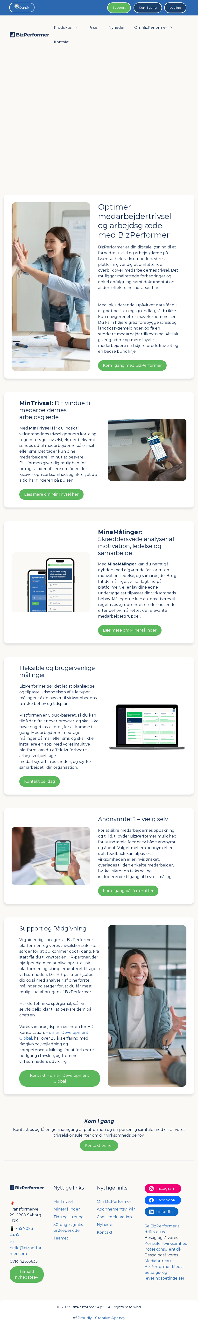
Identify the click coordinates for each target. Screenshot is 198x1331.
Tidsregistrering (68, 1217)
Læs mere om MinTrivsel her (51, 494)
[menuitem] (22, 7)
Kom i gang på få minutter (128, 890)
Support (119, 7)
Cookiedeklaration (114, 1217)
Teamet (60, 1238)
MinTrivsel (63, 1201)
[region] (99, 120)
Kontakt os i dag (39, 781)
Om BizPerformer (150, 27)
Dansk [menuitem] (24, 7)
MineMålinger (66, 1209)
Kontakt (61, 42)
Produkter (63, 27)
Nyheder (116, 27)
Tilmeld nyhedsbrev (26, 1274)
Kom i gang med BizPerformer (132, 365)
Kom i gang (148, 7)
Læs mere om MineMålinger (130, 630)
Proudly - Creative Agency (101, 1318)
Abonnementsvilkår (116, 1209)
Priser (93, 27)
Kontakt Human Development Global (59, 1078)
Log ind (175, 7)
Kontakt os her (99, 1145)
